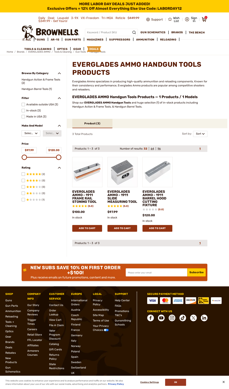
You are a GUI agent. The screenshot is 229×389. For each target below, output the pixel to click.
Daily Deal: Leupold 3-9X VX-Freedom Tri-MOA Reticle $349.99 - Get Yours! (88, 19)
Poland (75, 351)
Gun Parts (11, 305)
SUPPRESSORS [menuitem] (119, 39)
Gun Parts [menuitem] (73, 39)
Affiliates (33, 345)
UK (73, 373)
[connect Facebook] (150, 318)
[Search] (134, 32)
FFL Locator (34, 340)
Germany (77, 335)
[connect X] (193, 318)
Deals (8, 347)
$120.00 (54, 150)
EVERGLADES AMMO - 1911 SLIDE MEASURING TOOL (122, 196)
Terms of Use (101, 320)
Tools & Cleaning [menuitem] (37, 49)
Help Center (122, 300)
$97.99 (29, 150)
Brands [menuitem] (177, 32)
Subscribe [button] (196, 272)
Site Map (98, 315)
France (75, 330)
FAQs (118, 305)
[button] (191, 19)
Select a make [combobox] (28, 134)
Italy (74, 340)
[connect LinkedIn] (204, 318)
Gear (8, 336)
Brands (10, 342)
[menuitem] (28, 40)
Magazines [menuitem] (95, 39)
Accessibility (101, 309)
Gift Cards (55, 349)
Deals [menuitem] (94, 49)
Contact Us (56, 305)
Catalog (54, 344)
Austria (75, 309)
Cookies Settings (149, 382)
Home (10, 51)
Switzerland (78, 367)
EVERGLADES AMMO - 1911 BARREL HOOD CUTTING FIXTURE (154, 198)
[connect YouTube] (161, 318)
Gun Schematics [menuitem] (153, 32)
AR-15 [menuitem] (55, 39)
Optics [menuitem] (62, 49)
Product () (92, 123)
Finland (76, 324)
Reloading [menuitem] (168, 39)
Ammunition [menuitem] (145, 39)
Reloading (11, 316)
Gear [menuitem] (77, 49)
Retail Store (34, 334)
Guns (8, 300)
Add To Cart (87, 228)
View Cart (55, 319)
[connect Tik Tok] (182, 318)
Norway (76, 346)
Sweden (76, 362)
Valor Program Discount (55, 334)
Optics (9, 331)
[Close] (223, 382)
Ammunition (13, 311)
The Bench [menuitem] (197, 32)
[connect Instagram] (172, 318)
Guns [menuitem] (41, 39)
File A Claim (56, 325)
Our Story (33, 305)
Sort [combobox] (198, 133)
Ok (175, 382)
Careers (32, 329)
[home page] (50, 32)
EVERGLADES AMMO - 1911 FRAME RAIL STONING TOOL (84, 196)
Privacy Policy (116, 384)
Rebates (10, 352)
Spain (74, 356)
